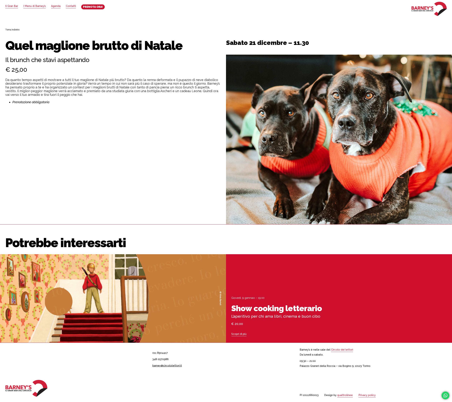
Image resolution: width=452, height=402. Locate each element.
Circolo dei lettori (342, 349)
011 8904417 (160, 352)
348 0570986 (160, 359)
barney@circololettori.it (167, 365)
